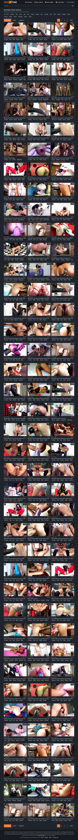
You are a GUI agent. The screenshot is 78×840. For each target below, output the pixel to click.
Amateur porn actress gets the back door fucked (39, 498)
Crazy (15, 500)
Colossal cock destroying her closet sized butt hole (39, 118)
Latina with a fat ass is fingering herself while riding (39, 298)
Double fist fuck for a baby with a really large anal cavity (15, 298)
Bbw (14, 39)
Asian (64, 119)
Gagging (20, 79)
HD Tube (48, 96)
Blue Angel (55, 161)
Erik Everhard (62, 161)
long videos (60, 2)
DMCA (46, 837)
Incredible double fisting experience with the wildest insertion (39, 158)
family (5, 16)
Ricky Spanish (38, 281)
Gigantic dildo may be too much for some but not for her (62, 518)
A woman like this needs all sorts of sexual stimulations (15, 618)
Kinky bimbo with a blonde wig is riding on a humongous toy (62, 678)
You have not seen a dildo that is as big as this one (39, 718)
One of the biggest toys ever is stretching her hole (39, 678)
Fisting (47, 600)
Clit (25, 660)
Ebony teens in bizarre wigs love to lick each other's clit (15, 658)
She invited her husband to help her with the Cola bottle (62, 178)
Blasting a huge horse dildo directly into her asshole (62, 398)
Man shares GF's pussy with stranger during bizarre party (62, 158)
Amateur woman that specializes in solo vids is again (39, 258)
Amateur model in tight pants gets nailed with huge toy (15, 678)
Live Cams (71, 2)
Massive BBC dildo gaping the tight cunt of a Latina (15, 358)
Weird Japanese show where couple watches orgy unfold (62, 818)
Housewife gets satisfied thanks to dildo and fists (15, 37)
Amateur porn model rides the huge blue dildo (15, 578)
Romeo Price (38, 221)
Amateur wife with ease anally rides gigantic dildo (15, 778)
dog (17, 14)
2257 (50, 837)
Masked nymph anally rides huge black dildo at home (62, 218)
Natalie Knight (8, 221)
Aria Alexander (8, 501)
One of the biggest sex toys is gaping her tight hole (15, 238)
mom (20, 14)
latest (14, 20)
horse (15, 16)
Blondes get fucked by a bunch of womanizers (15, 118)
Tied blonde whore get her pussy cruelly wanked (15, 77)
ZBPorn (25, 36)
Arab (5, 740)
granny (12, 14)
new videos (50, 2)
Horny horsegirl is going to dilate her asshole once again (62, 298)
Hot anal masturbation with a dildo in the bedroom (39, 818)
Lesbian (15, 219)
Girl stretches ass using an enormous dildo (14, 558)
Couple (65, 820)
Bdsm (12, 259)
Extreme (23, 59)
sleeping (20, 16)
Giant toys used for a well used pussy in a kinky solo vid (15, 518)
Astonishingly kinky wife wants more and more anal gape (39, 318)
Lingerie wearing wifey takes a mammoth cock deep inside (39, 478)
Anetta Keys (8, 101)
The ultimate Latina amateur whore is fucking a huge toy (62, 538)
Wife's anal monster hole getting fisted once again (15, 638)
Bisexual (11, 99)
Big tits (41, 39)
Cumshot (63, 159)
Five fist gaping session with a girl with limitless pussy (62, 698)
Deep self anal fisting (33, 598)
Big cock (16, 319)
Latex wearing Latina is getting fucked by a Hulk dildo (39, 798)
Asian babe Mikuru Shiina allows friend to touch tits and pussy (15, 378)
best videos (39, 2)
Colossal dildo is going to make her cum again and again (62, 558)
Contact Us (55, 837)
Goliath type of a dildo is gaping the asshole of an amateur (39, 58)
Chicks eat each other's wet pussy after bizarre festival (15, 218)
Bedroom (11, 660)
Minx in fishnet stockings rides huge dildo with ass (15, 598)
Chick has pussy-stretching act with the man (62, 278)
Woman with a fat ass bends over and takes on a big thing (62, 638)
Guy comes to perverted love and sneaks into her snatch (39, 218)
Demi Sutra (7, 662)
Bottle (69, 179)
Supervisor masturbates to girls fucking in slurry (39, 358)
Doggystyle (45, 99)
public (25, 16)
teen (28, 14)
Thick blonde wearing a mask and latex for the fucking (39, 778)
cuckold (46, 14)
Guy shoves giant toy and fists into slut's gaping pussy (62, 318)
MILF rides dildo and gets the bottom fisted (38, 198)
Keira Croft (31, 221)
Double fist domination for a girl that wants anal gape (39, 638)
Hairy (25, 79)
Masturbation (21, 219)
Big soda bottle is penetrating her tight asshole (39, 438)
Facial (41, 219)
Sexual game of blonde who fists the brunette (15, 418)
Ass (37, 39)
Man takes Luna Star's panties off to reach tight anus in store (39, 278)
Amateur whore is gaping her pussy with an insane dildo (39, 418)
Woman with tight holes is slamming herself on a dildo (15, 198)
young (37, 14)
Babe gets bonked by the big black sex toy (61, 778)
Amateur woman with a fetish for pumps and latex (62, 578)
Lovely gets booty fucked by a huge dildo (37, 238)
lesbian (64, 14)
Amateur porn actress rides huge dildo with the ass (15, 478)
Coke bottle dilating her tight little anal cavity (61, 718)
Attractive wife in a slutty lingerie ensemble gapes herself (62, 598)
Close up (40, 99)
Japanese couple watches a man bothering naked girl (62, 118)
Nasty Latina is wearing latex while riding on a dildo (62, 498)
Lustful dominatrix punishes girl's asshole (14, 258)
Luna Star (31, 281)
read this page (41, 835)
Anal (34, 39)
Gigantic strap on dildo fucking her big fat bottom (39, 398)
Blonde (10, 79)
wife (42, 14)
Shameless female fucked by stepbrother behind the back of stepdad (15, 278)
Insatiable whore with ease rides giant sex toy (15, 58)
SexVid (72, 156)
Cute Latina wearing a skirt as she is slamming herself (62, 458)
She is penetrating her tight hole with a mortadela (15, 698)
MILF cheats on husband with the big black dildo (15, 458)
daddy (58, 14)
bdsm (68, 14)
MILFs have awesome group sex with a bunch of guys (15, 338)
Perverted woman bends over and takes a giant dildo (62, 58)
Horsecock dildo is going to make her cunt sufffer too (15, 138)
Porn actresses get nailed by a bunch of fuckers (62, 438)
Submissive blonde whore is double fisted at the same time (62, 798)
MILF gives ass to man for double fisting (61, 378)
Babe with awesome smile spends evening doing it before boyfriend (39, 98)
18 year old (54, 119)
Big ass (13, 740)
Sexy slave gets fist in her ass (58, 418)
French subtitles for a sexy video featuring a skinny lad (15, 738)
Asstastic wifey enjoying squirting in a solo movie (62, 77)
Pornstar (23, 760)
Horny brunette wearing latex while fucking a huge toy (15, 178)
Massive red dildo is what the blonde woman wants (39, 618)
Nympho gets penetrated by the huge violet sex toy (39, 518)
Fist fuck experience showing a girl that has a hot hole (39, 178)
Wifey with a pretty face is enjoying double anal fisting (15, 538)
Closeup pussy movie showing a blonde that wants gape (39, 338)
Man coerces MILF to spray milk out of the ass (15, 318)
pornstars (29, 2)
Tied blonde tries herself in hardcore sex (61, 258)
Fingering (15, 79)
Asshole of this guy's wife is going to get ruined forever (15, 718)
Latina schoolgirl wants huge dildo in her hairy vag (39, 77)
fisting (10, 16)
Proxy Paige (8, 762)
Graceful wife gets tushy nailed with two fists (38, 698)
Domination (69, 420)
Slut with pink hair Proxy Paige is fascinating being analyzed (15, 758)
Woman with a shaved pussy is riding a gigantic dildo (62, 37)
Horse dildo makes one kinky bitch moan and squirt (62, 138)
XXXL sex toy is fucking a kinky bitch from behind (39, 758)
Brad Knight (8, 281)
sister (30, 16)
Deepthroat (19, 159)
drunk (32, 14)
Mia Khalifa (7, 742)
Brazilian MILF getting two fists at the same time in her (39, 538)
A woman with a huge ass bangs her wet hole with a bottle (62, 338)
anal (55, 14)
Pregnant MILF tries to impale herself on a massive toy (15, 438)
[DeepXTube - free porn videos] (10, 3)
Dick (67, 159)
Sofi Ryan (14, 281)
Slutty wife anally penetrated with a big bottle (62, 238)
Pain (62, 99)
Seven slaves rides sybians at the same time (62, 98)
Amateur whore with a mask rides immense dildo (39, 658)
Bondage (22, 259)
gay (24, 14)
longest (21, 20)
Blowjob (20, 119)
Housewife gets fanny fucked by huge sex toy (62, 358)
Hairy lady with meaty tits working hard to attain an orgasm (62, 738)
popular (7, 20)
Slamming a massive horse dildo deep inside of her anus (39, 37)
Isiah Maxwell (17, 501)
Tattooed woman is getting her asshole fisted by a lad (39, 578)
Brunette (43, 399)
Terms (42, 837)
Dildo (22, 39)
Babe (10, 39)
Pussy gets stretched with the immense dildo (38, 138)
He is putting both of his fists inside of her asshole (62, 618)
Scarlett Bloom (16, 221)
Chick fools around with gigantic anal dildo (14, 818)
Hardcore (68, 259)
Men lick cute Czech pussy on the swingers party (15, 98)
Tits (69, 99)
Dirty (37, 219)
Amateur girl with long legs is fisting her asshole (39, 558)
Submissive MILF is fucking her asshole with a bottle (39, 738)
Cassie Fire (31, 101)
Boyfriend (35, 99)
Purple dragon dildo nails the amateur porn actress (39, 458)
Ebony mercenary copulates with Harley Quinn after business (15, 498)
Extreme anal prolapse (9, 158)
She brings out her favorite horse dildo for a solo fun (62, 758)
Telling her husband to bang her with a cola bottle (39, 378)
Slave (66, 99)
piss (51, 14)
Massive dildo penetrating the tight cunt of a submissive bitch (62, 658)
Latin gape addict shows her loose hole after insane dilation (62, 478)
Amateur (6, 39)
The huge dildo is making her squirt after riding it (15, 398)
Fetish (69, 820)
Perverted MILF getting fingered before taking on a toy (62, 198)
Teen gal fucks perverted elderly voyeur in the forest (15, 798)
